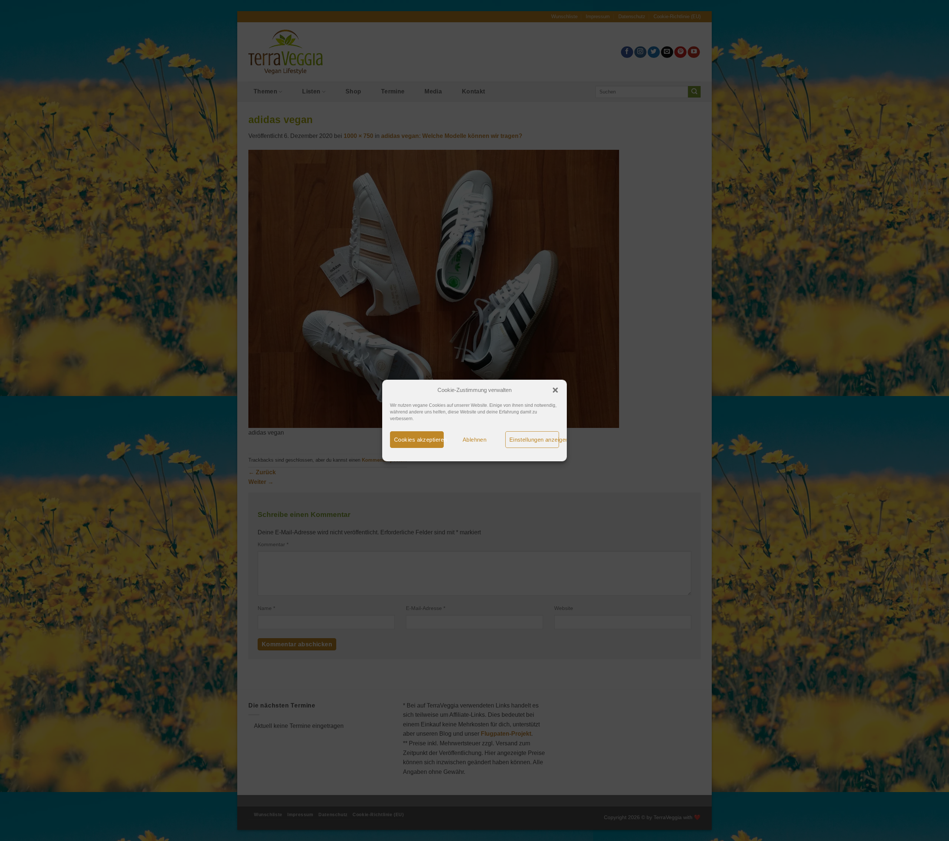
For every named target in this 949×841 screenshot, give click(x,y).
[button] (555, 390)
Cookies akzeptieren (419, 439)
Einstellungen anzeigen (534, 439)
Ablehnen (475, 439)
